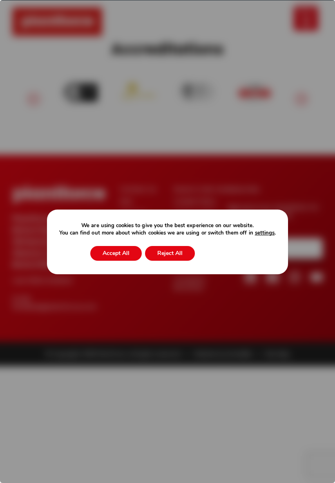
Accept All (116, 253)
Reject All (170, 253)
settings (265, 233)
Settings (221, 253)
